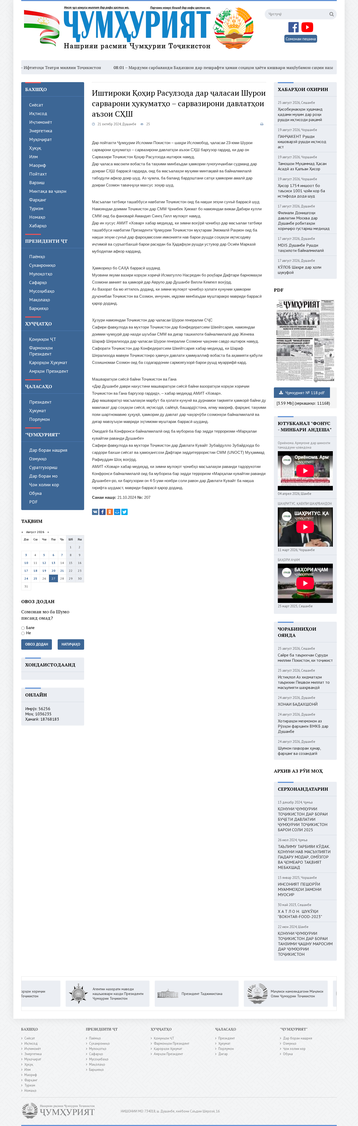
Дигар (223, 1054)
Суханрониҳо (42, 265)
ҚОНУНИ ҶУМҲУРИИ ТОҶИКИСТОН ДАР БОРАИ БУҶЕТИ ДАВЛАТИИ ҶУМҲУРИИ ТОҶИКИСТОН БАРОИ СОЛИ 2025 (303, 819)
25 (35, 578)
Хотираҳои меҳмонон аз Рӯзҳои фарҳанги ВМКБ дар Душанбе (303, 726)
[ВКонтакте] (95, 512)
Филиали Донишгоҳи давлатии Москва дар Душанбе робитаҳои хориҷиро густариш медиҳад (304, 220)
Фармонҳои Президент (41, 351)
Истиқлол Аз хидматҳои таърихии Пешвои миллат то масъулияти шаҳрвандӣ (304, 682)
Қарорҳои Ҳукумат (48, 362)
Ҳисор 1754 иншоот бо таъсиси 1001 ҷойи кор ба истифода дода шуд (301, 191)
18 (35, 571)
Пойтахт (38, 174)
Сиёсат (36, 105)
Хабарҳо (38, 226)
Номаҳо (37, 217)
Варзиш (37, 182)
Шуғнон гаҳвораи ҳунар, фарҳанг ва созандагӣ (299, 750)
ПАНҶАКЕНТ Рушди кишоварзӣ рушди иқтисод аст (302, 141)
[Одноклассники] (110, 512)
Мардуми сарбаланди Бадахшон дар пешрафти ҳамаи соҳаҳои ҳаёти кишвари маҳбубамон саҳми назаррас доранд (212, 67)
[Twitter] (124, 512)
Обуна (35, 493)
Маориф (37, 165)
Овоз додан (36, 644)
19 (44, 571)
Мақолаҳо (39, 300)
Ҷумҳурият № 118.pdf (304, 392)
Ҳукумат (37, 411)
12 (44, 563)
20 (53, 571)
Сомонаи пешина (301, 38)
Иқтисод (38, 113)
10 (26, 563)
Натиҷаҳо (71, 644)
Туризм (36, 208)
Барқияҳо (38, 308)
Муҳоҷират (40, 139)
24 (26, 578)
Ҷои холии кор (44, 485)
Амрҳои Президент (48, 371)
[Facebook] (102, 512)
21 (62, 571)
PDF (33, 502)
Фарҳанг (37, 200)
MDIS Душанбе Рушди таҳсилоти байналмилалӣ (301, 247)
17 (26, 571)
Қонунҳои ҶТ (42, 339)
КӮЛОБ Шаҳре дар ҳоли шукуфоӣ (299, 269)
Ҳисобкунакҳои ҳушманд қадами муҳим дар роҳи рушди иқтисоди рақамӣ (300, 114)
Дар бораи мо (43, 476)
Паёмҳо (37, 256)
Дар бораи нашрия (48, 450)
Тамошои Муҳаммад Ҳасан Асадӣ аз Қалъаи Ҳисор (302, 166)
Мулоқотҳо (40, 274)
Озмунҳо (38, 459)
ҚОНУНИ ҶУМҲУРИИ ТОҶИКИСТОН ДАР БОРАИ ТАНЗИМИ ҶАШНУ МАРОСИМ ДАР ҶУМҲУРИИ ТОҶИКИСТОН (305, 944)
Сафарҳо (38, 282)
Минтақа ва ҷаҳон (47, 191)
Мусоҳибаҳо (42, 291)
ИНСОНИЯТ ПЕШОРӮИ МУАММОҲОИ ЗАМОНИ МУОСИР (299, 889)
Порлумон (39, 419)
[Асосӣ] (140, 31)
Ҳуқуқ (35, 148)
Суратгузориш (43, 467)
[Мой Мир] (117, 512)
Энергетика (40, 131)
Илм (33, 157)
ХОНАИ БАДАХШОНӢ (298, 704)
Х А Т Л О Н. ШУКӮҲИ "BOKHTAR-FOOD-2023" (300, 914)
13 (53, 563)
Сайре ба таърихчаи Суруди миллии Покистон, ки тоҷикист (305, 657)
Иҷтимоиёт (40, 122)
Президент (40, 402)
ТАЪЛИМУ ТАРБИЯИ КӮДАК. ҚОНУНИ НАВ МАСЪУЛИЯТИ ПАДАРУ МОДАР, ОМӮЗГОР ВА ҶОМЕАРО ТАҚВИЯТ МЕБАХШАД (304, 857)
